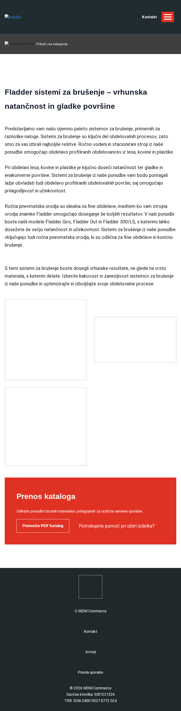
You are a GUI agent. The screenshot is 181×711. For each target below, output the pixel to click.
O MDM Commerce (91, 611)
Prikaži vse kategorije (52, 44)
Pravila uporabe (90, 672)
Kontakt (90, 631)
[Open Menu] (168, 17)
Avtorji (90, 652)
